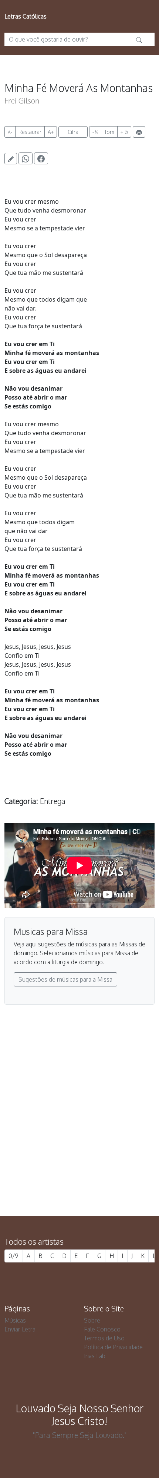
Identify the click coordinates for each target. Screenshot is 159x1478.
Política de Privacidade (113, 1347)
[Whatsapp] (25, 158)
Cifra (73, 132)
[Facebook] (41, 158)
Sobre (92, 1320)
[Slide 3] (92, 1170)
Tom (109, 132)
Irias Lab (94, 1356)
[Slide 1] (66, 1170)
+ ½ (124, 132)
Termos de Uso (104, 1338)
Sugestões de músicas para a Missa (65, 979)
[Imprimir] (139, 132)
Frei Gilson (21, 100)
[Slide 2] (79, 1170)
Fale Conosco (102, 1329)
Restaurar (29, 132)
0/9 (13, 1255)
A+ (51, 132)
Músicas (15, 1320)
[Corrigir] (10, 158)
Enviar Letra (19, 1329)
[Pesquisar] (139, 39)
